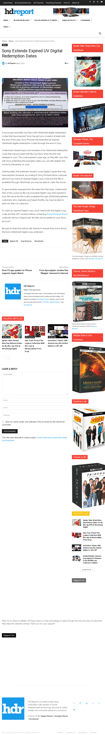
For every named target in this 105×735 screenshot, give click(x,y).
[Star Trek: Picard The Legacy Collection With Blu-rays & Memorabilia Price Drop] (35, 331)
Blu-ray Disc (30, 337)
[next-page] (8, 357)
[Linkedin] (86, 703)
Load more (86, 569)
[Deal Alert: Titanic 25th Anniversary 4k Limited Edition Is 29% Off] (58, 331)
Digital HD (14, 241)
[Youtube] (101, 2)
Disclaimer (83, 732)
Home (4, 41)
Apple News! (47, 716)
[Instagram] (94, 2)
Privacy (93, 732)
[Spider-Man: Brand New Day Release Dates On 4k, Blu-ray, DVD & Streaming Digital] (12, 331)
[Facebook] (90, 2)
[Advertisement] (87, 599)
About (60, 732)
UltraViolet (38, 241)
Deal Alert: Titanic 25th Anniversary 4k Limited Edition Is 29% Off (58, 343)
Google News (43, 299)
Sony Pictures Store (57, 214)
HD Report (12, 63)
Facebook (28, 305)
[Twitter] (97, 2)
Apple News (55, 302)
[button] (100, 33)
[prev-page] (3, 357)
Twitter (46, 302)
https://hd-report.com (32, 290)
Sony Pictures (26, 241)
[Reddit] (93, 703)
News (11, 41)
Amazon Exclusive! (96, 259)
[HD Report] (19, 12)
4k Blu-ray (6, 337)
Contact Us (70, 732)
